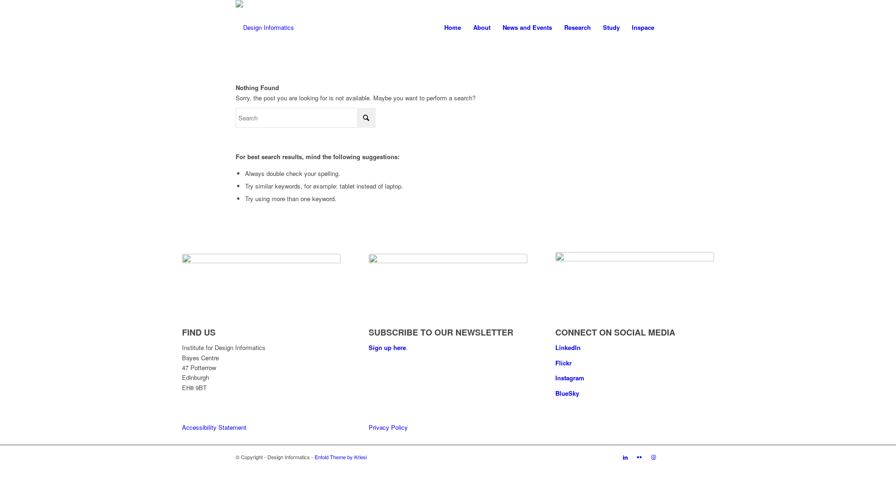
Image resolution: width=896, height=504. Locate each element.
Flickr (563, 362)
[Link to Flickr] (639, 457)
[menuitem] (452, 27)
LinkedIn (568, 347)
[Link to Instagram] (653, 457)
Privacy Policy (388, 427)
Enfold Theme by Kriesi (341, 457)
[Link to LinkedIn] (625, 457)
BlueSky (567, 393)
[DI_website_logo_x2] (265, 27)
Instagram (569, 377)
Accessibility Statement (214, 427)
